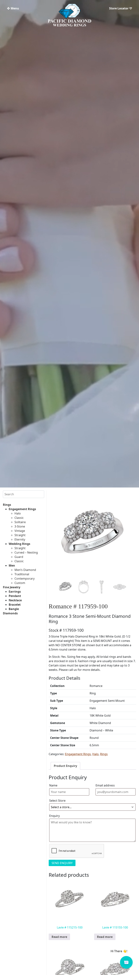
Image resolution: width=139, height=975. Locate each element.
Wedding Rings (19, 544)
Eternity (19, 539)
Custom (19, 583)
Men (12, 565)
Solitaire (20, 522)
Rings (7, 505)
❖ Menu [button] (13, 8)
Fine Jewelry (11, 587)
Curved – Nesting (26, 552)
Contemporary (24, 579)
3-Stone (19, 526)
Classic (19, 518)
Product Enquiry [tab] (65, 766)
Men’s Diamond (25, 570)
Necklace (15, 600)
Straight (20, 535)
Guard (18, 557)
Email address (105, 785)
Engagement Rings (22, 509)
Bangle (14, 609)
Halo (17, 513)
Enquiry (54, 816)
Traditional (21, 574)
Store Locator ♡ (120, 8)
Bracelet (15, 605)
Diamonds (10, 613)
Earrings (15, 592)
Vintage (19, 531)
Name (53, 785)
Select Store (57, 801)
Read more (59, 937)
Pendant (15, 596)
